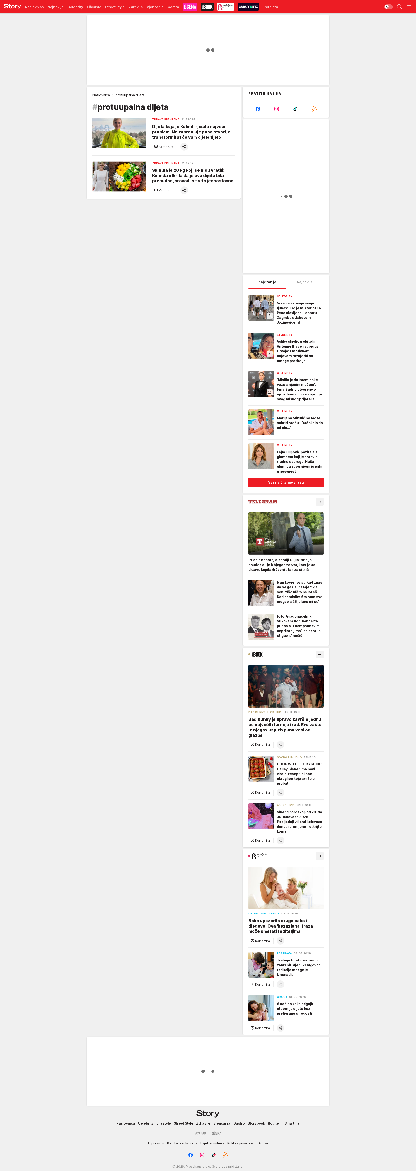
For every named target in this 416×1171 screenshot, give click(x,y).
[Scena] (216, 1133)
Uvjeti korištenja (212, 1143)
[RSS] (314, 109)
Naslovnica (101, 95)
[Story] (12, 7)
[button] (164, 147)
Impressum (156, 1143)
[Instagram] (276, 109)
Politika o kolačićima (182, 1143)
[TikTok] (295, 109)
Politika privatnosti (241, 1143)
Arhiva (263, 1143)
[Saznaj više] (320, 502)
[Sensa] (200, 1133)
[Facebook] (257, 109)
